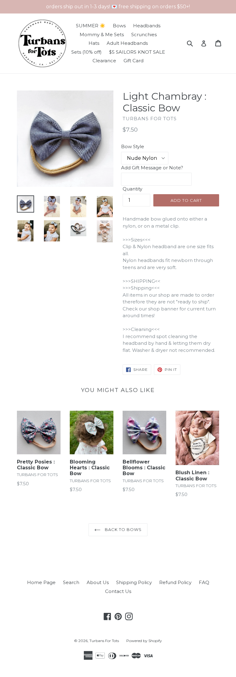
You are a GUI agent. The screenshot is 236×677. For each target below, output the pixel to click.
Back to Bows (123, 529)
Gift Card (134, 60)
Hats (93, 43)
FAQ (204, 582)
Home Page (41, 582)
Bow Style (132, 146)
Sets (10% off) (86, 52)
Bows (119, 26)
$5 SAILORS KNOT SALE (137, 52)
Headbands (146, 26)
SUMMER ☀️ (90, 26)
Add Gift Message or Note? (152, 168)
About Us (98, 582)
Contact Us (118, 591)
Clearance (104, 60)
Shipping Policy (134, 582)
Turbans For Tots (104, 640)
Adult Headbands (127, 43)
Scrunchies (144, 34)
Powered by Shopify (144, 640)
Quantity (132, 189)
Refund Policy (175, 582)
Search (71, 582)
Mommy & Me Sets (102, 34)
